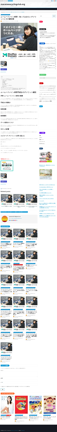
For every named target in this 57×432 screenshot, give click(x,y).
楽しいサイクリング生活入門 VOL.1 (45, 37)
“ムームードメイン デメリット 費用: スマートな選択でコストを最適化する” (6, 335)
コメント (2, 370)
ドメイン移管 (47, 94)
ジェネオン (42, 92)
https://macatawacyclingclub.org (16, 218)
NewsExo (16, 430)
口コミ (42, 101)
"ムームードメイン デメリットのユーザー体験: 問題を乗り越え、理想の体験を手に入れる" (13, 88)
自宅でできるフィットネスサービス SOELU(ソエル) (47, 184)
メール (2, 382)
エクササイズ (51, 88)
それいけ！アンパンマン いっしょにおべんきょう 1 (48, 35)
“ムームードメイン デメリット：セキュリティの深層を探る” (31, 290)
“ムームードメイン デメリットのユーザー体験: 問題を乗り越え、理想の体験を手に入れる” (31, 335)
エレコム (41, 90)
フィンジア (54, 96)
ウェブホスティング (43, 88)
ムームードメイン (3, 71)
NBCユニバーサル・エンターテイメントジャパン (48, 87)
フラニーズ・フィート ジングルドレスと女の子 (47, 36)
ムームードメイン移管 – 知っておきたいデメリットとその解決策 (15, 12)
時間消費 (4, 81)
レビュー (48, 99)
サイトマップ (41, 62)
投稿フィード (41, 139)
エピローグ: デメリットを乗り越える (7, 85)
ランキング (45, 99)
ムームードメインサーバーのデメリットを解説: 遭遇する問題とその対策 (11, 89)
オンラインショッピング (45, 90)
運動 (51, 101)
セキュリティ (48, 92)
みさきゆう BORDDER (43, 31)
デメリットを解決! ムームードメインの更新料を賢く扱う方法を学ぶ (6, 244)
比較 (43, 101)
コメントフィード (42, 141)
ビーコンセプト (41, 200)
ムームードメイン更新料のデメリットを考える (19, 244)
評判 (49, 101)
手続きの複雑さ (5, 80)
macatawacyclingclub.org (13, 4)
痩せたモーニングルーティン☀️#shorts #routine (46, 60)
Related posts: (5, 86)
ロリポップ (54, 99)
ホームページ (3, 12)
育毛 (44, 101)
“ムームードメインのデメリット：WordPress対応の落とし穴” (19, 290)
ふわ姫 (54, 87)
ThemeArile (23, 430)
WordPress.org (41, 143)
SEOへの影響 (4, 84)
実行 (54, 16)
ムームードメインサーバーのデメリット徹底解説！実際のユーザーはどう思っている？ (6, 266)
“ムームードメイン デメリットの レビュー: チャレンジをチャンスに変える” (6, 358)
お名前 (2, 378)
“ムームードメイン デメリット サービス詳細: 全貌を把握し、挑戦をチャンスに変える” (19, 312)
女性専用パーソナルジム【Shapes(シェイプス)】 (46, 213)
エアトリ (47, 88)
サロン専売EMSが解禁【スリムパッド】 (45, 192)
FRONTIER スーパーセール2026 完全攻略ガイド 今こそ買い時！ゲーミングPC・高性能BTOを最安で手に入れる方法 (47, 48)
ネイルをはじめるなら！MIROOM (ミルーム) (46, 187)
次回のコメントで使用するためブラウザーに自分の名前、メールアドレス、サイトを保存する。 (16, 386)
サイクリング (51, 90)
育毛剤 (46, 101)
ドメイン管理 (50, 94)
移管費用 (4, 82)
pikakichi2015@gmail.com (6, 21)
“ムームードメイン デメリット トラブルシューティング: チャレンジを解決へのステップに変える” (6, 312)
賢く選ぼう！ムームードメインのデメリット (7, 87)
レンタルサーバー (51, 99)
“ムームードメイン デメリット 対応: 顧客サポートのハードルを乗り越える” (31, 312)
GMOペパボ (41, 87)
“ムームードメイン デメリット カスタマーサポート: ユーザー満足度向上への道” (6, 290)
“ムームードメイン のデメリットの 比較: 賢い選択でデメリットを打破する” (18, 335)
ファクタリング (51, 96)
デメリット (51, 92)
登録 (40, 135)
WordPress (12, 430)
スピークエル (45, 92)
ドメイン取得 (43, 94)
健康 (40, 101)
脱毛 (48, 101)
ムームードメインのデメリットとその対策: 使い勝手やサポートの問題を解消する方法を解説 (19, 268)
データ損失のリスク (5, 83)
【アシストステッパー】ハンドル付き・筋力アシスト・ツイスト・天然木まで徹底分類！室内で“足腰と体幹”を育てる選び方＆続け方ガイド (47, 54)
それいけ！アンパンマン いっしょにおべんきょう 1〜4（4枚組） (21, 418)
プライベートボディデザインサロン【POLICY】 (46, 198)
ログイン (40, 137)
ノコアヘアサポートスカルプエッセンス (45, 96)
